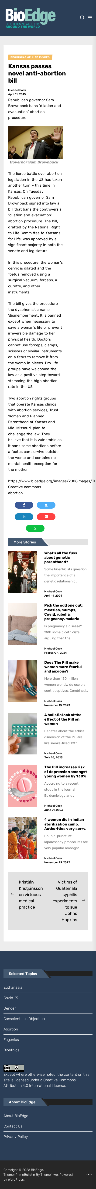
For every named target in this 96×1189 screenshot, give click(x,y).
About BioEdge (15, 1116)
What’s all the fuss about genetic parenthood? (60, 557)
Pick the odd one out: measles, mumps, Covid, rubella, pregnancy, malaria (63, 612)
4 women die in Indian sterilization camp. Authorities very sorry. (66, 824)
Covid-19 (10, 998)
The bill (50, 221)
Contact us (12, 1126)
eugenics (11, 1039)
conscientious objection (24, 1019)
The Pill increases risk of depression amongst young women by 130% (65, 771)
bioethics (11, 1050)
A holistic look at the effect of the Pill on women (63, 719)
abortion (10, 1029)
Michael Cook (17, 90)
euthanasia (12, 987)
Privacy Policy (15, 1136)
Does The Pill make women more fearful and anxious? (63, 666)
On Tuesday (33, 191)
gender (9, 1008)
